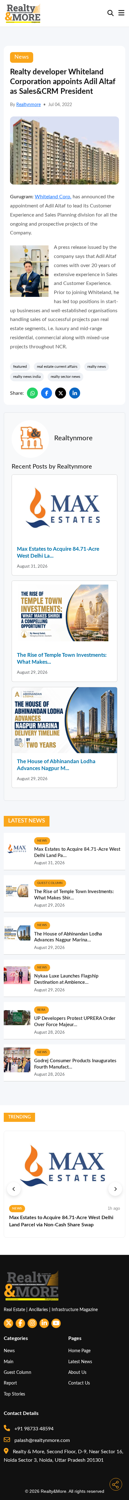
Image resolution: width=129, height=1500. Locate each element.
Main (8, 1361)
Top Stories (14, 1394)
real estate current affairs (57, 366)
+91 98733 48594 (33, 1428)
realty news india (27, 376)
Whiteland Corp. (53, 196)
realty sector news (65, 376)
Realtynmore (28, 105)
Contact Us (79, 1383)
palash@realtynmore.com (41, 1440)
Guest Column (17, 1372)
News (9, 1350)
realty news (96, 366)
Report (10, 1383)
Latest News (80, 1361)
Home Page (79, 1350)
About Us (77, 1372)
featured (20, 366)
